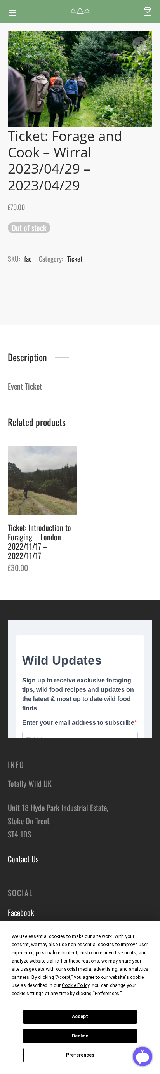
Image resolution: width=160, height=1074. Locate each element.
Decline (80, 1036)
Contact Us (23, 859)
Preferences (80, 1055)
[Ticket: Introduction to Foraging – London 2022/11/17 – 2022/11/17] (42, 480)
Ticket (75, 259)
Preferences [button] (107, 993)
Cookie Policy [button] (75, 985)
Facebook (21, 912)
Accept (80, 1016)
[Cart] (147, 11)
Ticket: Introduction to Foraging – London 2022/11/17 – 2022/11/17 (39, 541)
